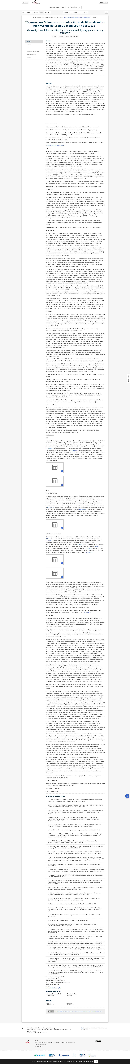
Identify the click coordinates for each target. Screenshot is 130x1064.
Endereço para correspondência (55, 145)
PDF (84, 12)
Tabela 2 (49, 539)
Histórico (28, 57)
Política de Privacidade (87, 1061)
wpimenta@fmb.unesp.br (53, 988)
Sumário (28, 12)
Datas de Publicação (31, 54)
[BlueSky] (35, 1047)
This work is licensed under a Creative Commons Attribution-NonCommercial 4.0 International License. (79, 1011)
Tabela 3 (80, 544)
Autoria (54, 36)
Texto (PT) (75, 12)
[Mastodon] (37, 1047)
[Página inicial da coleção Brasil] (28, 1044)
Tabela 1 (83, 509)
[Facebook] (40, 1047)
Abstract (28, 44)
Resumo (66, 12)
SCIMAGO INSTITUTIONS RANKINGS (68, 36)
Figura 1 (49, 448)
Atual (41, 12)
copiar (93, 17)
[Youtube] (42, 1047)
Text (27, 48)
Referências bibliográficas (32, 51)
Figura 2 (76, 450)
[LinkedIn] (38, 1047)
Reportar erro (128, 378)
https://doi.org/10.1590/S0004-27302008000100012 (77, 17)
